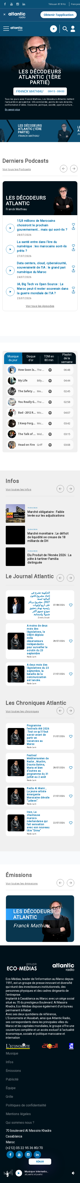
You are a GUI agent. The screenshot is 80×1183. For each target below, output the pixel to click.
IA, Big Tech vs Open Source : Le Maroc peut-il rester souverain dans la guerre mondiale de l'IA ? (42, 288)
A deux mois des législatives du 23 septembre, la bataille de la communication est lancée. (38, 672)
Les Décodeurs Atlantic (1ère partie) (40, 77)
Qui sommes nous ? (20, 1123)
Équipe (11, 1088)
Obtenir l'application (58, 15)
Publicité (12, 1079)
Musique (12, 1053)
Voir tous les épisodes (40, 306)
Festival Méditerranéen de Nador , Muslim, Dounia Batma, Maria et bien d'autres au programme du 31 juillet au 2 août (38, 766)
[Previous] (63, 168)
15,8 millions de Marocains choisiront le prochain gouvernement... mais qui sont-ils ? (42, 225)
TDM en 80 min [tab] (49, 358)
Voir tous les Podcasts (16, 169)
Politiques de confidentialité (26, 1105)
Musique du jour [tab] (13, 358)
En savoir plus (12, 109)
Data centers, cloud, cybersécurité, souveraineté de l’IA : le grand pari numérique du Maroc (42, 267)
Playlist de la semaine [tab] (67, 358)
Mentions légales (18, 1114)
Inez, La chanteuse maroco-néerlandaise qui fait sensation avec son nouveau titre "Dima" (38, 821)
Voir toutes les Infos (18, 489)
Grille (9, 1097)
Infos (9, 1062)
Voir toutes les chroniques (22, 711)
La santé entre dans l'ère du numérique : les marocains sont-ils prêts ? (42, 246)
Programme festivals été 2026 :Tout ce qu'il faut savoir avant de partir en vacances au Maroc (38, 735)
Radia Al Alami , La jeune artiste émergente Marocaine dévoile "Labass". (38, 794)
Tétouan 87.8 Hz (57, 4)
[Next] (74, 168)
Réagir (40, 1161)
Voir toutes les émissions (22, 883)
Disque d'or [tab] (31, 358)
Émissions (13, 1071)
